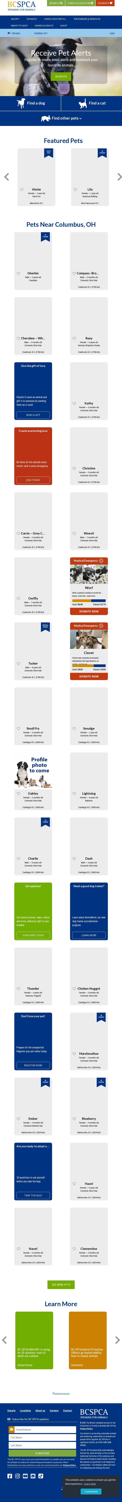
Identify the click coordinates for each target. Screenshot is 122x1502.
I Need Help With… (55, 18)
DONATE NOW (88, 611)
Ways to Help (19, 25)
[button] (56, 3)
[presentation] (6, 177)
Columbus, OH (40, 33)
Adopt (15, 18)
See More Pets (61, 1284)
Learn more (88, 935)
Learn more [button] (90, 1484)
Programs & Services (87, 18)
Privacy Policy (69, 1465)
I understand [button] (91, 1491)
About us (40, 1410)
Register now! (33, 1065)
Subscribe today (33, 935)
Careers (54, 1410)
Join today (33, 480)
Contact (67, 1410)
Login (112, 33)
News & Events (44, 25)
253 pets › (16, 33)
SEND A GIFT (33, 415)
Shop (63, 25)
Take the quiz (33, 1195)
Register (61, 76)
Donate (32, 18)
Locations (25, 1410)
